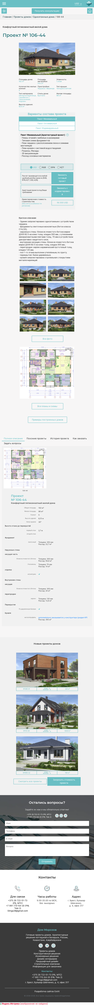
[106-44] (47, 59)
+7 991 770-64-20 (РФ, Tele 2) (39, 817)
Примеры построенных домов (47, 419)
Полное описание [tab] (13, 438)
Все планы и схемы (47, 406)
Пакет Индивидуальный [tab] (47, 128)
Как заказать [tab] (80, 438)
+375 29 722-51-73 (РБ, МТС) (39, 814)
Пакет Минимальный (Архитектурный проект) (43, 135)
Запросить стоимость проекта (64, 781)
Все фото (47, 339)
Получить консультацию (47, 11)
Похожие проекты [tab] (36, 438)
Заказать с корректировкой (62, 191)
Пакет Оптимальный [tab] (47, 123)
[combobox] (78, 3)
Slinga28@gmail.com (17, 911)
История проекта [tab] (59, 438)
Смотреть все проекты (30, 781)
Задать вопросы (12, 443)
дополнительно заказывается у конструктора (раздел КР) (62, 617)
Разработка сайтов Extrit (47, 991)
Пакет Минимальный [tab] (47, 119)
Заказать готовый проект (62, 178)
